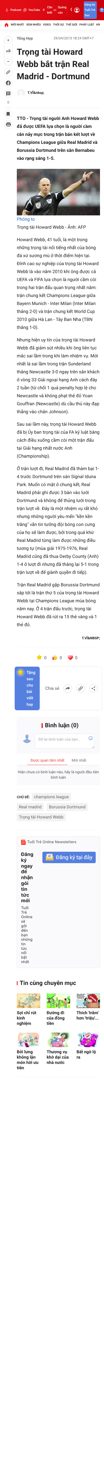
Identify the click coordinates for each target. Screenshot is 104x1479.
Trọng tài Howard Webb (41, 817)
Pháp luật (86, 24)
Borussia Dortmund (67, 806)
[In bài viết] (8, 124)
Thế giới (71, 24)
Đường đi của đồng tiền (56, 1018)
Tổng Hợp (25, 38)
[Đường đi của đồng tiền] (58, 1000)
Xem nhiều (33, 24)
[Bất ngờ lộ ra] (88, 1040)
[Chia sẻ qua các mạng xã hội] (93, 688)
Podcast (15, 10)
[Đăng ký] (69, 857)
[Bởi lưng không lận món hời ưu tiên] (28, 1040)
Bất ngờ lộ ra (86, 1054)
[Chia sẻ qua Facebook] (67, 688)
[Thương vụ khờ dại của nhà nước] (58, 1040)
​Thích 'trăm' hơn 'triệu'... (88, 1015)
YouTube (34, 10)
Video (47, 24)
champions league (51, 796)
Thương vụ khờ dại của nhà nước (58, 1057)
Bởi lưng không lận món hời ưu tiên (27, 1059)
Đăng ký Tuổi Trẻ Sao (90, 10)
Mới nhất (17, 24)
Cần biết (49, 10)
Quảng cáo (62, 10)
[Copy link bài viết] (80, 688)
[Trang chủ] (6, 24)
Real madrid (30, 806)
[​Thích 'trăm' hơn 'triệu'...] (88, 1000)
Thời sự (58, 24)
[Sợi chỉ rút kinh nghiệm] (28, 1000)
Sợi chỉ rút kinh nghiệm (26, 1018)
